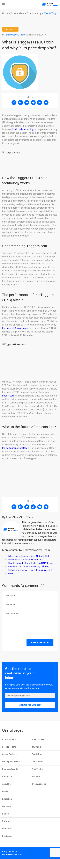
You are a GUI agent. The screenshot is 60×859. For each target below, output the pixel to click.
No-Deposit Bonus (11, 762)
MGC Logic (37, 747)
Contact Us (7, 776)
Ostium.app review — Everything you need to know (30, 572)
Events (5, 791)
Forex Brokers (9, 747)
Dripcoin (36, 776)
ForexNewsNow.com (12, 854)
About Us (6, 784)
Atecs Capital (38, 739)
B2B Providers (9, 739)
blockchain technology (23, 129)
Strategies (7, 836)
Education (7, 799)
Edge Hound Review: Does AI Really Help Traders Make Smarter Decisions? (29, 558)
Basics (5, 814)
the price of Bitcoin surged (15, 328)
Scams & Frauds (10, 769)
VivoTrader (37, 769)
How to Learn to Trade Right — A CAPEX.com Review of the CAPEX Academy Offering (30, 565)
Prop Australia (39, 784)
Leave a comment (40, 642)
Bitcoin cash (8, 395)
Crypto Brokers (9, 754)
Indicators (7, 828)
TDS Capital (37, 762)
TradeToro (37, 754)
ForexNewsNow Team (15, 35)
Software (6, 821)
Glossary (6, 806)
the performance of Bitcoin (15, 448)
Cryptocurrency (10, 29)
